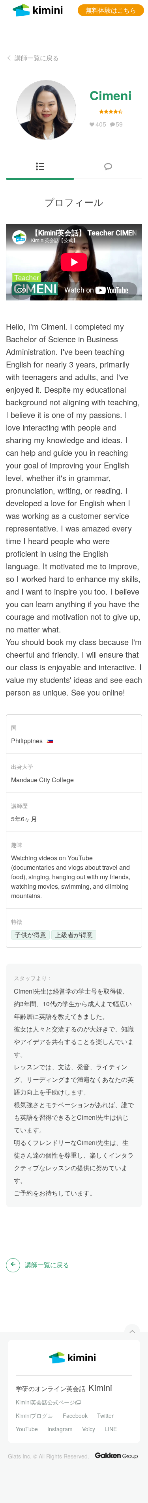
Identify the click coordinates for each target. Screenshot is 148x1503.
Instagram (60, 1429)
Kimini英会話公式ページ (45, 1402)
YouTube (27, 1429)
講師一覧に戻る (37, 57)
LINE (111, 1429)
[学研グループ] (116, 1455)
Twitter (105, 1415)
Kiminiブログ (31, 1415)
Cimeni (111, 95)
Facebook (75, 1415)
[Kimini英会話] (39, 8)
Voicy (88, 1429)
